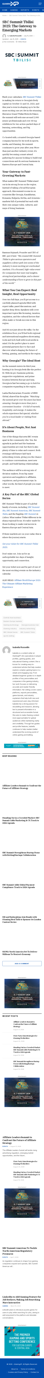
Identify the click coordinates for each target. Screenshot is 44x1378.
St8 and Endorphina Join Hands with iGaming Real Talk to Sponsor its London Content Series (21, 919)
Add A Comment (22, 963)
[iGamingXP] (10, 4)
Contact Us (35, 1372)
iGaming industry (10, 628)
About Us (14, 1369)
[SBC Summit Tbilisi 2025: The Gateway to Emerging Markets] (22, 68)
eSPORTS (25, 10)
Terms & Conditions (28, 1369)
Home (4, 15)
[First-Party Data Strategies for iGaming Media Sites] (6, 1036)
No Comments (9, 42)
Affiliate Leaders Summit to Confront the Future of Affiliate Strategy (21, 786)
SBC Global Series (11, 632)
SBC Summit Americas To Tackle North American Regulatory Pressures (19, 1251)
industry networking (27, 628)
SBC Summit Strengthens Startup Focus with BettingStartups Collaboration (21, 853)
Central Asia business (12, 618)
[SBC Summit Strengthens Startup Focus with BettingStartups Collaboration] (22, 838)
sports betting (9, 636)
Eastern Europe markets (13, 621)
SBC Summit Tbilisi (32, 97)
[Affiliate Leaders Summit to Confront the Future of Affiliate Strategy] (22, 772)
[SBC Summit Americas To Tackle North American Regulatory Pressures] (22, 1234)
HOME (4, 10)
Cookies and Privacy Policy (18, 1372)
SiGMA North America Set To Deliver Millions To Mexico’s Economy (19, 953)
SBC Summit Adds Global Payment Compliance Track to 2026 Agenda (18, 886)
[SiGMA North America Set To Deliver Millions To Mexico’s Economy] (22, 938)
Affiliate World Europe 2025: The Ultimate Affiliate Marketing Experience (21, 583)
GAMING (14, 10)
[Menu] (40, 3)
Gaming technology (11, 625)
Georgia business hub (30, 625)
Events (23, 39)
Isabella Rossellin (16, 36)
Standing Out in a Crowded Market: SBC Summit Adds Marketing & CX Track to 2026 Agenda (20, 820)
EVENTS (35, 10)
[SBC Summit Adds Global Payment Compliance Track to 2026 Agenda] (22, 871)
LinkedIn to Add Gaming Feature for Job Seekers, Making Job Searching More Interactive (21, 1300)
